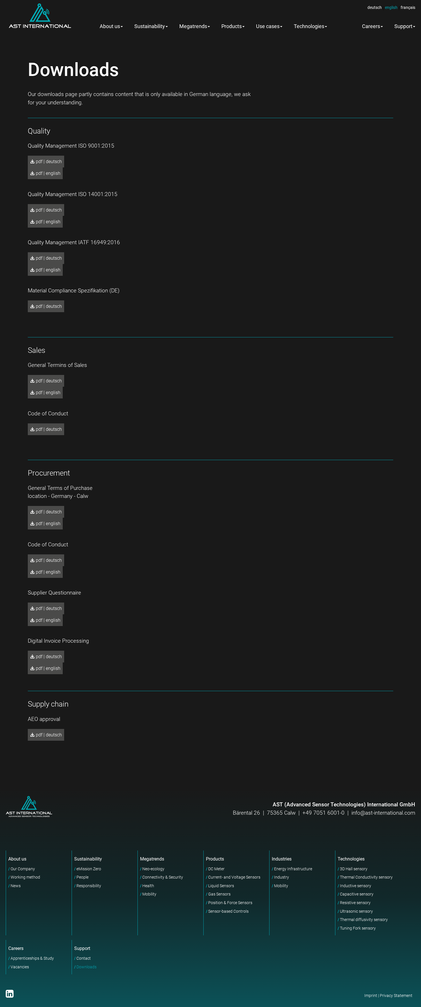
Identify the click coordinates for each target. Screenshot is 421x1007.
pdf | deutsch (48, 161)
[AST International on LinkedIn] (9, 993)
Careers (371, 26)
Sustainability (149, 26)
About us (110, 26)
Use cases (268, 26)
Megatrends (193, 26)
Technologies (309, 26)
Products (231, 26)
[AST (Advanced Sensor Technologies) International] (40, 15)
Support (82, 948)
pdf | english (47, 173)
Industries (282, 859)
